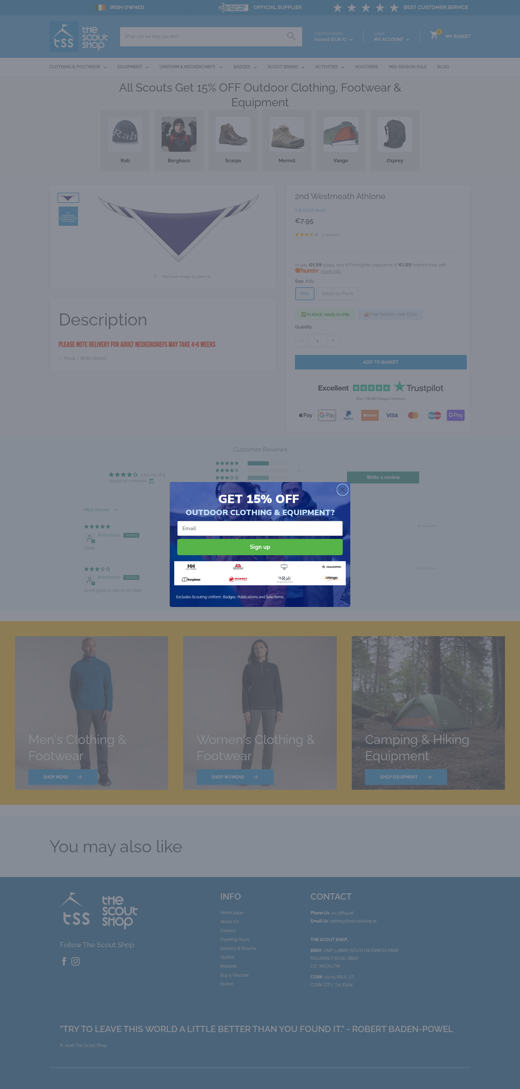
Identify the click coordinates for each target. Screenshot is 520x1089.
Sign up (260, 547)
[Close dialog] (342, 489)
